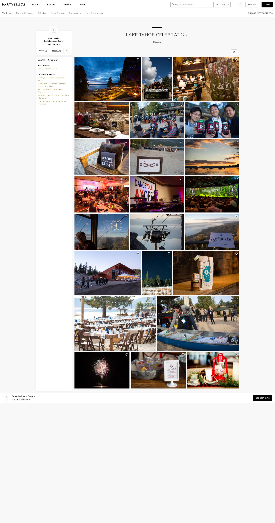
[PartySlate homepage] (13, 4)
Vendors (68, 4)
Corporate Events (25, 13)
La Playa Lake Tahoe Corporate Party (51, 79)
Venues (36, 4)
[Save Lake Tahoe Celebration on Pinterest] (234, 52)
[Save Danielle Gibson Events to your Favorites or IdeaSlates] (67, 51)
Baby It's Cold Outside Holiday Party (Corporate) (53, 96)
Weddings (7, 13)
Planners (52, 4)
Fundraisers (75, 13)
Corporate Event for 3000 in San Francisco (52, 102)
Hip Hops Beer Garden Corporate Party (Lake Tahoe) (52, 85)
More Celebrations (94, 13)
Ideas (82, 4)
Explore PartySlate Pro (260, 13)
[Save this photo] (138, 59)
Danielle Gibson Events (53, 41)
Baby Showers (58, 13)
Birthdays (42, 13)
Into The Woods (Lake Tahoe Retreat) (50, 90)
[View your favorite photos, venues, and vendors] (240, 4)
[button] (240, 4)
